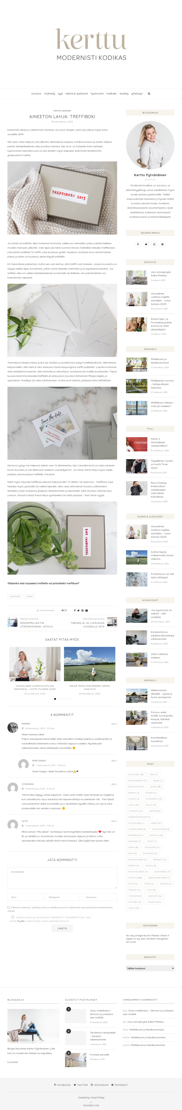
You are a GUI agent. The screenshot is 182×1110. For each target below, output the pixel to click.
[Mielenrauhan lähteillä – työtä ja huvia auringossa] (136, 696)
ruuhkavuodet (138, 871)
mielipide (134, 841)
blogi (158, 780)
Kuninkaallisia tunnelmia (159, 739)
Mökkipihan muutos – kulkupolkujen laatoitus (162, 384)
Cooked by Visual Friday (91, 1097)
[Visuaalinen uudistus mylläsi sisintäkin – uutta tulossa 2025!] (34, 664)
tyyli (60, 93)
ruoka (150, 865)
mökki (133, 847)
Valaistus (154, 902)
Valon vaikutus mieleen (159, 655)
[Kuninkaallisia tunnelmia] (136, 743)
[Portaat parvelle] (75, 1060)
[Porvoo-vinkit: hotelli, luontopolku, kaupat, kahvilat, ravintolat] (136, 718)
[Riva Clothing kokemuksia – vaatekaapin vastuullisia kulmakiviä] (136, 488)
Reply (114, 724)
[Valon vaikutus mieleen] (136, 659)
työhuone (135, 896)
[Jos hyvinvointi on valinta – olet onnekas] (136, 616)
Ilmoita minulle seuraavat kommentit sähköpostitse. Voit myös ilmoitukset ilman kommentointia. (50, 919)
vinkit (133, 908)
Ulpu (25, 820)
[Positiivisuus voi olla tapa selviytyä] (136, 579)
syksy (133, 884)
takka (149, 884)
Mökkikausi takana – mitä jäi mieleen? (163, 404)
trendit (134, 890)
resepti (133, 865)
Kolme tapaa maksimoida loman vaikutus (162, 555)
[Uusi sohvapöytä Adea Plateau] (136, 277)
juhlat (150, 805)
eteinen (151, 793)
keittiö (154, 811)
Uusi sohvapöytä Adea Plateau (161, 273)
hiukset (133, 799)
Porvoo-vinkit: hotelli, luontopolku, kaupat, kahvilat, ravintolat (162, 717)
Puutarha (150, 853)
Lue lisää (12, 1062)
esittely (124, 93)
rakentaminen (137, 859)
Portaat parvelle (99, 1054)
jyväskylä (135, 811)
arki (154, 774)
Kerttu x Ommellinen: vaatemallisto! (159, 442)
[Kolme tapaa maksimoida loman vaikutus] (89, 664)
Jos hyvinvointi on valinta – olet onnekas (161, 614)
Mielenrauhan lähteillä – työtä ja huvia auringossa (161, 694)
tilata (21, 921)
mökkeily (49, 93)
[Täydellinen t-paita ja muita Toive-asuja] (136, 466)
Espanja (133, 793)
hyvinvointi (97, 93)
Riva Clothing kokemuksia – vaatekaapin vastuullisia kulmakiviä (159, 489)
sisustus (36, 93)
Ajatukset (15, 596)
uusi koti (155, 896)
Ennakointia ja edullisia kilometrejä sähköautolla (162, 635)
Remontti (159, 859)
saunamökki (162, 871)
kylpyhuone (136, 823)
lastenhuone (137, 829)
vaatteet (134, 902)
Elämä (30, 596)
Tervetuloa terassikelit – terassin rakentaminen (103, 1036)
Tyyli (151, 890)
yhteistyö (137, 93)
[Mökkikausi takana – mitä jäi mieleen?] (136, 408)
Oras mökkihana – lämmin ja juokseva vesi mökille (101, 1014)
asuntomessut (137, 780)
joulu (133, 805)
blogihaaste (136, 786)
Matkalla (156, 835)
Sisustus (135, 877)
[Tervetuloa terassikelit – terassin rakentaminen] (75, 1038)
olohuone (152, 847)
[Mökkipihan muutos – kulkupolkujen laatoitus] (136, 386)
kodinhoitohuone (139, 817)
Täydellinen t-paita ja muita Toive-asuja (162, 464)
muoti (151, 841)
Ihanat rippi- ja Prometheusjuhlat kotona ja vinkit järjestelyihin (161, 324)
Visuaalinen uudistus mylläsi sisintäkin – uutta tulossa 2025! (160, 299)
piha (132, 853)
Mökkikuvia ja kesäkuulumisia (160, 360)
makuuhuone (161, 829)
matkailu (111, 93)
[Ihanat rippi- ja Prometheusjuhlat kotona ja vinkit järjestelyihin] (136, 324)
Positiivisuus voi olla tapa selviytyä (162, 575)
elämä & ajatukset (77, 93)
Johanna (28, 784)
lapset (155, 823)
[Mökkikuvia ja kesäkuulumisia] (136, 364)
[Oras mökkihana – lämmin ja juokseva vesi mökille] (75, 1016)
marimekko (135, 835)
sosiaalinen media (159, 877)
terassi (165, 884)
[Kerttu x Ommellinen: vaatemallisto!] (136, 444)
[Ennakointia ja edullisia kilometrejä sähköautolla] (136, 637)
